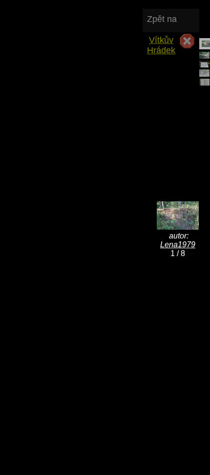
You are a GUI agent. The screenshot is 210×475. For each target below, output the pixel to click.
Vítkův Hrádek (161, 45)
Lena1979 (177, 244)
